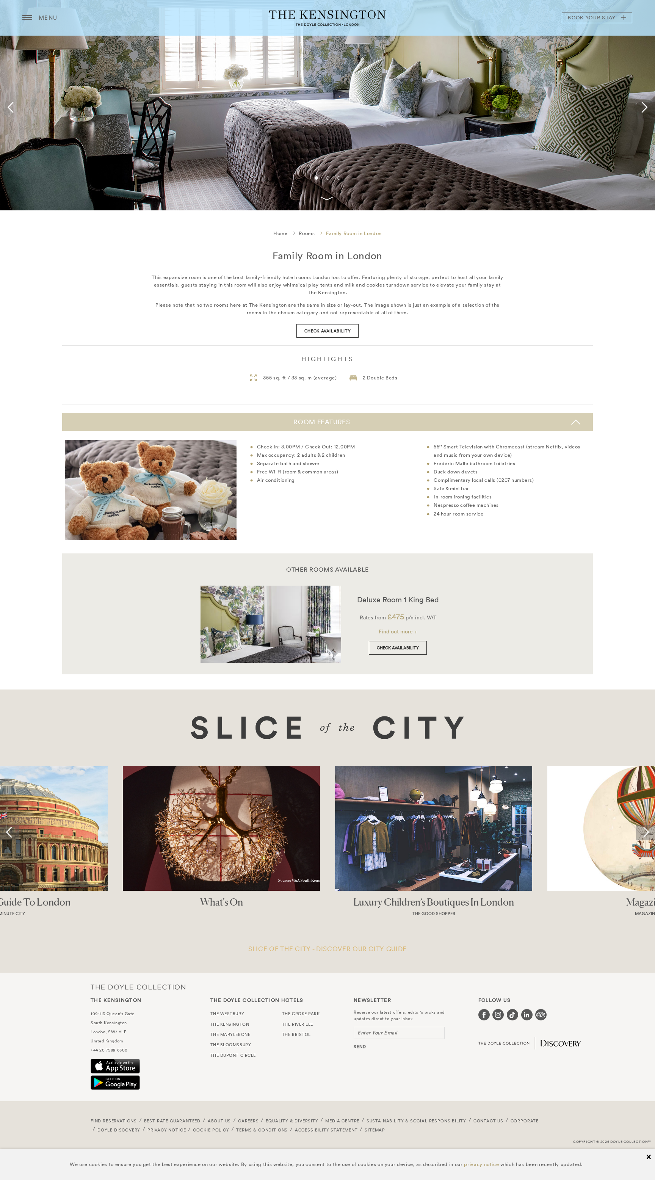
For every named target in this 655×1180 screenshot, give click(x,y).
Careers (248, 1121)
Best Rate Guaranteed (172, 1121)
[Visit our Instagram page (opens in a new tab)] (498, 1014)
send (360, 1047)
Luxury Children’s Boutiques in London (433, 902)
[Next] (643, 108)
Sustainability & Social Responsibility (416, 1121)
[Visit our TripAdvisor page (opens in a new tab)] (541, 1014)
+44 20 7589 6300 (109, 1050)
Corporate (525, 1121)
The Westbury (227, 1014)
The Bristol (296, 1034)
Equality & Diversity (292, 1121)
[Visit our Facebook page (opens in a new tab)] (484, 1014)
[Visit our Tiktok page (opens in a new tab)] (512, 1014)
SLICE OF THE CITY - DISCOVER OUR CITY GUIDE (327, 949)
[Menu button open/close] (27, 17)
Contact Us (488, 1121)
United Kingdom (107, 1041)
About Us (219, 1121)
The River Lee (297, 1024)
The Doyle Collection (138, 987)
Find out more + (398, 631)
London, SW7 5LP (109, 1032)
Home (280, 233)
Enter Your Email (377, 1033)
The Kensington (327, 17)
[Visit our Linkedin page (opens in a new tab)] (527, 1014)
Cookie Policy (211, 1130)
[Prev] (12, 108)
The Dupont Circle (233, 1055)
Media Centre (342, 1121)
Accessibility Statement (326, 1130)
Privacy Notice (166, 1130)
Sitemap (375, 1130)
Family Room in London (354, 233)
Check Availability (398, 648)
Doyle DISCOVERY (118, 1130)
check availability (327, 331)
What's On (221, 902)
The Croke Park (301, 1014)
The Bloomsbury (230, 1045)
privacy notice (481, 1164)
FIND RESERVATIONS (114, 1121)
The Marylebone (230, 1034)
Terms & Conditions (262, 1130)
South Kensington (109, 1023)
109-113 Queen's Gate (113, 1014)
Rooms (307, 233)
